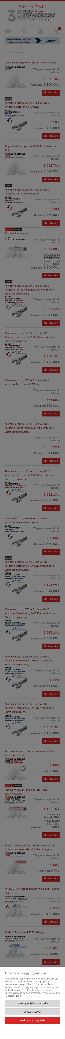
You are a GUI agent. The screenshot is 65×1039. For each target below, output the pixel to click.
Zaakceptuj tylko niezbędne (33, 1003)
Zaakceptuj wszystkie (32, 1020)
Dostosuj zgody (32, 1011)
